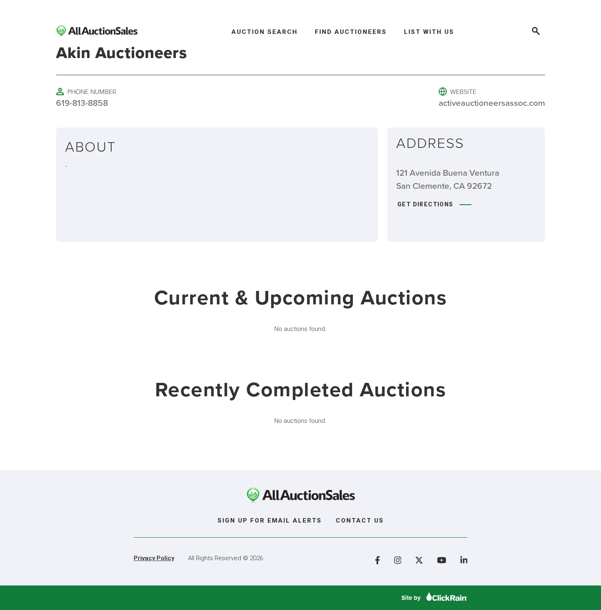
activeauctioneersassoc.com (492, 102)
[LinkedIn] (464, 560)
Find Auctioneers (351, 32)
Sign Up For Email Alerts (270, 520)
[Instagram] (397, 560)
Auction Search (264, 32)
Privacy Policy (154, 558)
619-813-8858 (82, 102)
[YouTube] (441, 560)
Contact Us (360, 520)
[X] (419, 560)
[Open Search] (535, 32)
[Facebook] (377, 560)
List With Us (429, 32)
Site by (411, 597)
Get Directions (425, 204)
